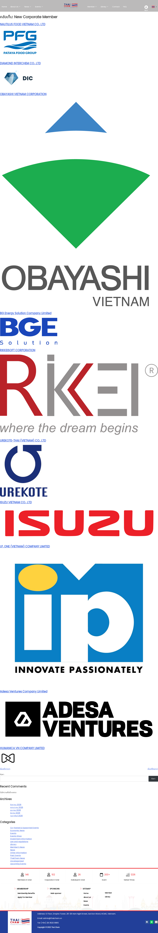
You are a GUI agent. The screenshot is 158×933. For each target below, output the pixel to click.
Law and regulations (19, 841)
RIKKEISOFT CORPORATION (17, 350)
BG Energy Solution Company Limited (25, 313)
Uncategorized (17, 861)
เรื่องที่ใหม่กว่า (153, 769)
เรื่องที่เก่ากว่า (5, 769)
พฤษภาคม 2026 (16, 807)
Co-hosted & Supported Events (24, 827)
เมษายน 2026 (15, 810)
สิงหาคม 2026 (15, 804)
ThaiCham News (17, 858)
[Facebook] (147, 922)
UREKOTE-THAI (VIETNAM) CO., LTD (23, 440)
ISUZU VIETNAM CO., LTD (16, 502)
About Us (14, 6)
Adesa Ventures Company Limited (23, 691)
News (26, 6)
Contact (116, 6)
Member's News (17, 847)
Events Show (16, 836)
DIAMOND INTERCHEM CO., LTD (20, 63)
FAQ (125, 6)
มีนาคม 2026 (15, 813)
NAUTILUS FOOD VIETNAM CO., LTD (22, 24)
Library (103, 6)
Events (38, 6)
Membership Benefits (26, 893)
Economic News (17, 830)
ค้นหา (2, 774)
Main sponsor (56, 893)
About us (87, 897)
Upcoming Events (18, 863)
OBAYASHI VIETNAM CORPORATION (23, 94)
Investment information (21, 839)
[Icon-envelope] (156, 922)
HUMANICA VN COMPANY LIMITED (22, 748)
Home (4, 6)
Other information (18, 852)
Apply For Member (25, 897)
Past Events (15, 855)
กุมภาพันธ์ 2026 (16, 815)
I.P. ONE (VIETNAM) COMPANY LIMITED (25, 546)
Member (91, 6)
